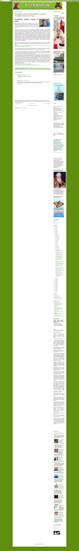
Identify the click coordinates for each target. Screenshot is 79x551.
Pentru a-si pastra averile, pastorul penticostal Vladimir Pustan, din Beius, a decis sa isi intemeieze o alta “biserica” (59, 442)
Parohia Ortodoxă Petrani (58, 297)
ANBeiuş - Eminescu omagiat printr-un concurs (58, 310)
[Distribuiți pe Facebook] (31, 68)
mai (55, 244)
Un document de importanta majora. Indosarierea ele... (59, 263)
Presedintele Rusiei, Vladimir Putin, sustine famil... (59, 275)
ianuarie (56, 249)
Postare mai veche (47, 103)
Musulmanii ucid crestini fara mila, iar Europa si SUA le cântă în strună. (61, 450)
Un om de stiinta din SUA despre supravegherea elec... (59, 259)
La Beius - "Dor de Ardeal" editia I (59, 316)
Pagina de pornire (32, 103)
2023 (55, 230)
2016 (55, 282)
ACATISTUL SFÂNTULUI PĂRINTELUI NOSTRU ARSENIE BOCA (59, 434)
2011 (55, 288)
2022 (55, 231)
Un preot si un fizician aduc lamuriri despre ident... (59, 252)
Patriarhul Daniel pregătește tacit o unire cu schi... (59, 273)
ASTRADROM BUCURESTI (58, 303)
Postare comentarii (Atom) (23, 107)
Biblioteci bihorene (57, 302)
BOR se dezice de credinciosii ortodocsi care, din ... (59, 261)
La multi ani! (57, 276)
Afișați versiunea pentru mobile (32, 105)
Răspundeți (19, 77)
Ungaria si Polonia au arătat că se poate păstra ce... (59, 269)
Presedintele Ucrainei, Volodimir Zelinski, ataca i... (59, 255)
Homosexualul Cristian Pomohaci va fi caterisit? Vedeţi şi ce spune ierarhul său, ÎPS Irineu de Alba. (61, 476)
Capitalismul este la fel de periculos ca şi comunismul (58, 308)
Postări (56, 526)
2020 (55, 234)
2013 (55, 286)
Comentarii (56, 528)
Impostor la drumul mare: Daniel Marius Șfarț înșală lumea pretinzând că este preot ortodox (61, 497)
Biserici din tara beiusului (58, 298)
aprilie (56, 245)
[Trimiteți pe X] (30, 68)
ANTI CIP (55, 306)
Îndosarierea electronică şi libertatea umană (58, 305)
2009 (55, 291)
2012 (55, 287)
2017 (55, 281)
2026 (55, 226)
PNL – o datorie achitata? (59, 267)
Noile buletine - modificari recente (61, 505)
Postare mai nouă (17, 103)
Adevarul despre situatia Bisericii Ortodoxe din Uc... (59, 257)
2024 (55, 229)
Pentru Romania (56, 296)
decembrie (56, 235)
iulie (56, 241)
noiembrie (56, 236)
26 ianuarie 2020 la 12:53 (25, 80)
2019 (55, 278)
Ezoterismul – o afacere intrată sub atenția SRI (59, 271)
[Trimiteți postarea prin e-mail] (26, 68)
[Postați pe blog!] (29, 68)
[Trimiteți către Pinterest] (32, 68)
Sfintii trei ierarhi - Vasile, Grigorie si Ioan (58, 250)
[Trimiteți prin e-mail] (27, 68)
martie (56, 246)
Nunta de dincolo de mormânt (61, 467)
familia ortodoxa (56, 295)
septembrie (57, 239)
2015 (55, 283)
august (56, 240)
